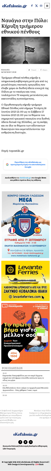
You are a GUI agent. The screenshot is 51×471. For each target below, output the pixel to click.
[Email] (41, 6)
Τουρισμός (10, 448)
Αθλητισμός (42, 446)
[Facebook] (32, 6)
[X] (36, 6)
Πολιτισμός (24, 446)
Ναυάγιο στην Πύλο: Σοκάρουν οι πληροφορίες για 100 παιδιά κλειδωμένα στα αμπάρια (40, 414)
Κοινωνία (7, 446)
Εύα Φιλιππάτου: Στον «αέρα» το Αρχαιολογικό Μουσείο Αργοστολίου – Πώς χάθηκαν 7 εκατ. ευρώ (25, 389)
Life (4, 448)
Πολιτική (15, 446)
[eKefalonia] (14, 6)
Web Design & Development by (25, 464)
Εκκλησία (33, 446)
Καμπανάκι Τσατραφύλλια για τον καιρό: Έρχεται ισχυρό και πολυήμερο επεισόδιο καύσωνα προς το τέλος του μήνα (23, 377)
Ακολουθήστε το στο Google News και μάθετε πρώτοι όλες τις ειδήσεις (25, 178)
